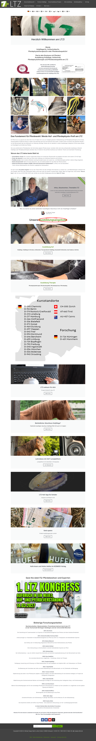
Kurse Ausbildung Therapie (54, 2)
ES (42, 11)
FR (38, 11)
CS (59, 11)
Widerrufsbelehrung (37, 737)
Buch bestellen (48, 569)
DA (63, 11)
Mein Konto (46, 5)
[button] (35, 2)
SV (68, 11)
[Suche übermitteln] (54, 726)
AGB (31, 737)
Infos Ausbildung (68, 2)
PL (55, 11)
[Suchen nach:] (44, 726)
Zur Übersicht (48, 465)
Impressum (53, 737)
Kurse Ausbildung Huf (29, 2)
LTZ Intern (38, 5)
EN (33, 11)
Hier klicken (48, 253)
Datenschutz (46, 737)
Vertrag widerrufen (61, 737)
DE (29, 11)
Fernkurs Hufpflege (41, 2)
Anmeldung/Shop (78, 2)
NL (50, 11)
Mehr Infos (66, 195)
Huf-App (87, 2)
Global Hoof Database (29, 5)
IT (46, 11)
